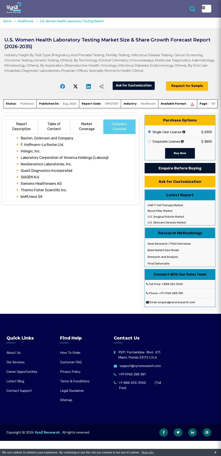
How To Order (70, 353)
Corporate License (166, 141)
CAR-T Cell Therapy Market (165, 205)
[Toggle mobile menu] (206, 9)
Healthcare (26, 21)
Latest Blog (15, 381)
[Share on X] (75, 86)
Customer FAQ (71, 362)
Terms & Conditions (75, 381)
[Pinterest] (207, 432)
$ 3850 (206, 141)
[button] (209, 444)
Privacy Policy (70, 372)
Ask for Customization (134, 85)
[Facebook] (163, 432)
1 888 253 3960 (172, 284)
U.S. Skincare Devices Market (166, 222)
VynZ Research (47, 432)
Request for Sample (187, 86)
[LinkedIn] (192, 432)
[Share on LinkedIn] (88, 86)
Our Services (15, 362)
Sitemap (66, 400)
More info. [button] (148, 452)
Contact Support (19, 391)
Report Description (21, 126)
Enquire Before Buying (180, 168)
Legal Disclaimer (72, 391)
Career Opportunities (21, 372)
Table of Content (54, 126)
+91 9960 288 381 (171, 293)
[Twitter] (178, 432)
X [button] (215, 452)
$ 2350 (206, 132)
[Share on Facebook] (62, 86)
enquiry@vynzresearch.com (176, 302)
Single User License (166, 132)
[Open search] (192, 8)
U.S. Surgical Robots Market (165, 216)
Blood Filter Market (159, 210)
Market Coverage (87, 126)
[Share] (101, 86)
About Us (13, 353)
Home (7, 21)
